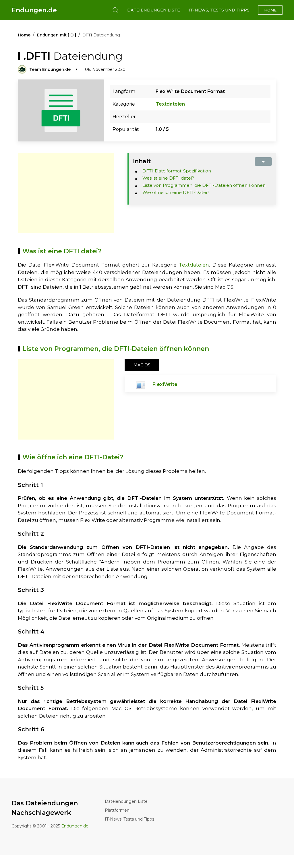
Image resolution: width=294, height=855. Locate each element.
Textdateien (170, 104)
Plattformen (117, 810)
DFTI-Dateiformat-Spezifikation (176, 171)
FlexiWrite (164, 384)
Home (270, 10)
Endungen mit (56, 35)
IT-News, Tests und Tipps (219, 10)
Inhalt (142, 161)
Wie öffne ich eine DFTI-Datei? (175, 192)
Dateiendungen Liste (153, 10)
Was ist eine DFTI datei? (168, 178)
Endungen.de (34, 10)
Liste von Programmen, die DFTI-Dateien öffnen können (204, 185)
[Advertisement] (66, 193)
